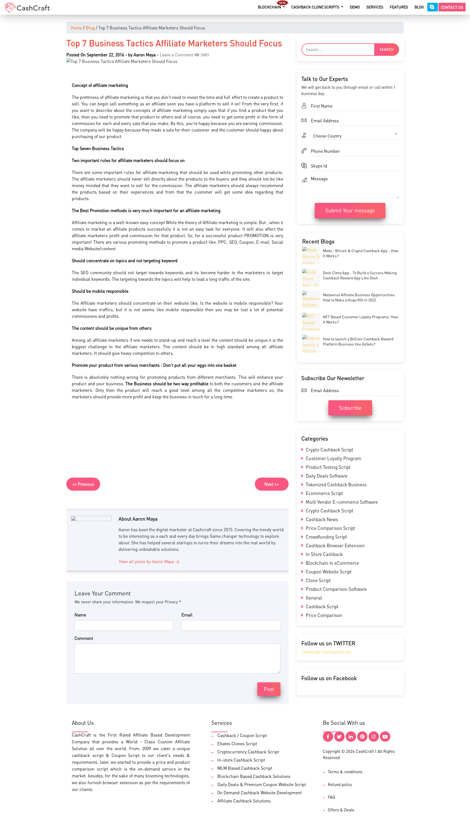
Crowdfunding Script (326, 537)
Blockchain (270, 6)
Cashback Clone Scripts (315, 6)
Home (76, 27)
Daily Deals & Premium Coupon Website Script (261, 784)
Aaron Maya (145, 54)
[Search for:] (350, 49)
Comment (84, 638)
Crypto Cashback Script (329, 450)
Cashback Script (322, 606)
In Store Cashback (324, 554)
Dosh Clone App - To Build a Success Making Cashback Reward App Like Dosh (360, 275)
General (313, 598)
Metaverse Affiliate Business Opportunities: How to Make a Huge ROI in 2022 (359, 297)
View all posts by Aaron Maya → (149, 561)
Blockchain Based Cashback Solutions (253, 776)
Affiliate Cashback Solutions (244, 800)
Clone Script (318, 580)
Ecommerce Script (324, 493)
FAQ (331, 797)
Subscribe (350, 407)
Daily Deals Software (326, 476)
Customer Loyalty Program (333, 458)
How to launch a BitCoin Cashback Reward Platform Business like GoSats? (358, 341)
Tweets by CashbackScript (326, 652)
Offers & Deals (341, 809)
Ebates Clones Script (237, 743)
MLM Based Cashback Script (244, 768)
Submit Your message (350, 210)
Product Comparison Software (336, 589)
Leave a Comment (176, 54)
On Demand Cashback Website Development (259, 792)
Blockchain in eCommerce (332, 563)
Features (399, 6)
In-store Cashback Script (241, 760)
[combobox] (355, 136)
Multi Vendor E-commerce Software (341, 502)
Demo (355, 6)
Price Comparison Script (330, 528)
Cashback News (321, 519)
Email (187, 615)
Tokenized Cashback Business (336, 484)
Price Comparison (323, 615)
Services (374, 6)
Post (269, 689)
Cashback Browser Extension (335, 545)
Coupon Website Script (328, 572)
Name (80, 615)
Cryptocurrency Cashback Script (248, 751)
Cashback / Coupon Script (242, 735)
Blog (419, 6)
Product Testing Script (328, 467)
